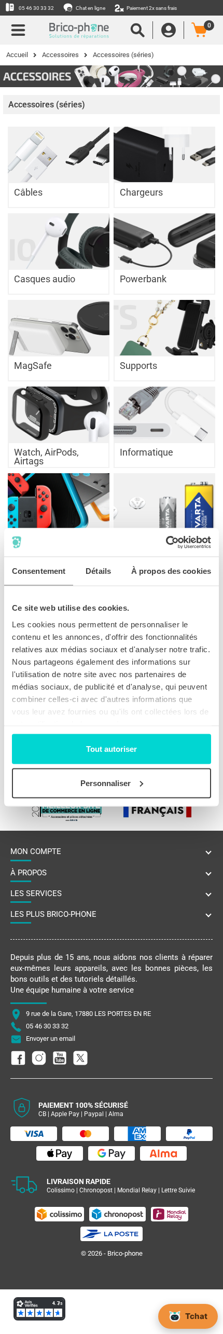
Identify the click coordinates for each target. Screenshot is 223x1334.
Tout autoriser (111, 749)
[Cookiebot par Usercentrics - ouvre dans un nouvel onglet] (165, 542)
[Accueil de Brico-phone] (79, 30)
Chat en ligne (90, 8)
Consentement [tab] (38, 571)
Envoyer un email (50, 1039)
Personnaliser (105, 782)
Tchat (196, 1316)
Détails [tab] (98, 571)
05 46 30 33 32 (36, 8)
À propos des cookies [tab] (171, 571)
